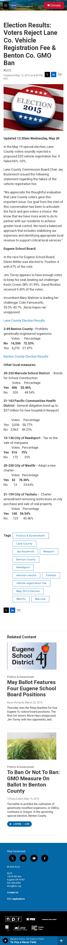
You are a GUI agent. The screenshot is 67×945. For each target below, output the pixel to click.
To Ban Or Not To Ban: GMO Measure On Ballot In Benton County (33, 781)
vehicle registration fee (31, 583)
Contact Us (12, 892)
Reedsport (23, 567)
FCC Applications (16, 899)
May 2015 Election (28, 591)
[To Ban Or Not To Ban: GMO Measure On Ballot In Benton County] (31, 746)
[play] (5, 940)
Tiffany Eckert (15, 798)
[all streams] (62, 940)
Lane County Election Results (24, 320)
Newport (49, 551)
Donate (56, 5)
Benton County (26, 559)
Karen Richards (15, 702)
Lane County (24, 543)
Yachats (51, 575)
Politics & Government (30, 535)
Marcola (40, 599)
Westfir (21, 599)
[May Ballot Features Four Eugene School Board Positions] (31, 656)
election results (26, 575)
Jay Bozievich (25, 551)
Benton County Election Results (26, 356)
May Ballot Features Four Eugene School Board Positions (31, 688)
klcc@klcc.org (14, 886)
